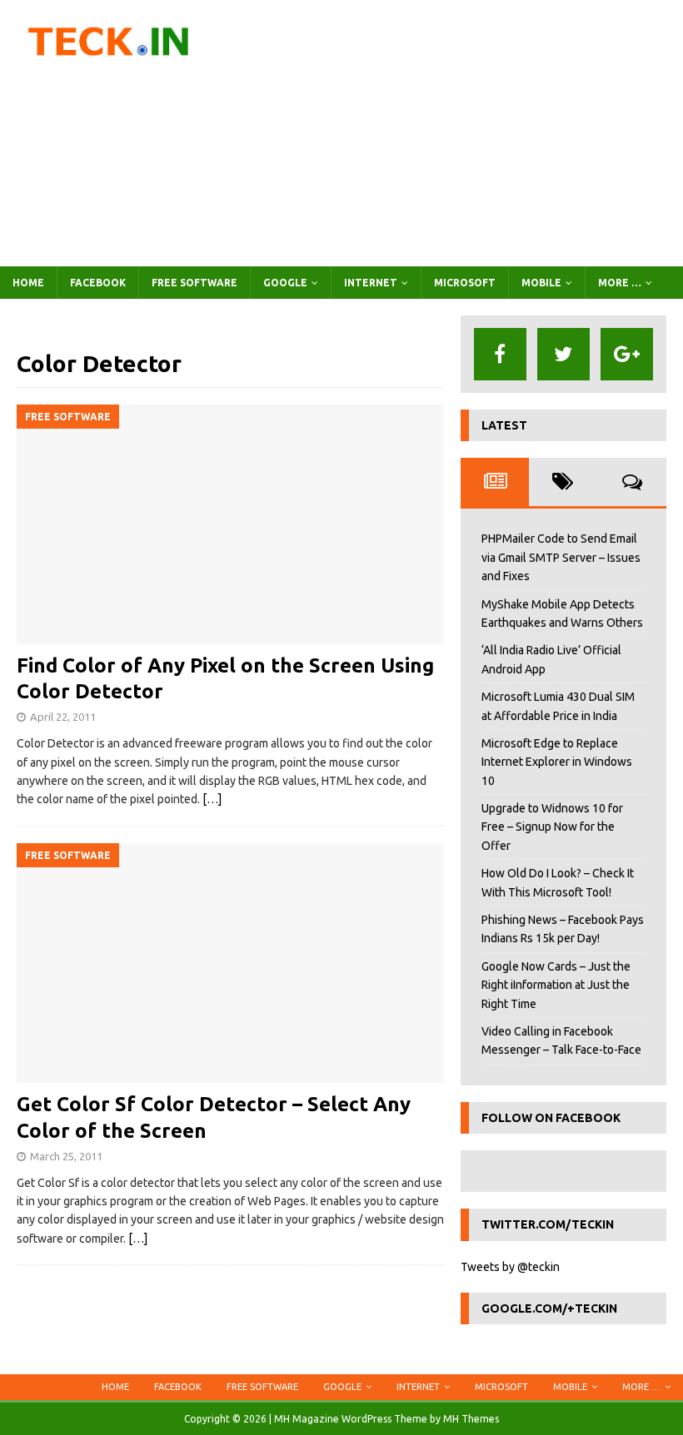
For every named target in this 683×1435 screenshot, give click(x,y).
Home (28, 282)
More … (619, 282)
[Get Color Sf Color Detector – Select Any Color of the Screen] (230, 963)
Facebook (98, 282)
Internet (370, 282)
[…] (212, 799)
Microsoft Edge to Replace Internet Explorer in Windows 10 (556, 762)
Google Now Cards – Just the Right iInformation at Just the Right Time (556, 985)
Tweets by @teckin (510, 1267)
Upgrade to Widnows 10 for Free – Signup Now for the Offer (552, 827)
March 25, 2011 (66, 1156)
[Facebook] (500, 354)
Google (285, 282)
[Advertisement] (458, 133)
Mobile (541, 282)
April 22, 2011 (63, 716)
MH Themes (471, 1418)
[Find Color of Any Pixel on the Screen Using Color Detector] (230, 525)
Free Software (194, 282)
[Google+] (627, 354)
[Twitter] (563, 354)
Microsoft (465, 282)
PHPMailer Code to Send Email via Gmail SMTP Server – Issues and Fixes (561, 557)
